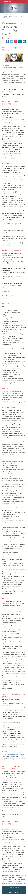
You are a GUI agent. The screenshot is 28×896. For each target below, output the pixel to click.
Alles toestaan (14, 888)
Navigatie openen (6, 2)
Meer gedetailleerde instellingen (16, 883)
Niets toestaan (14, 892)
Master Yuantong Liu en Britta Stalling (13, 754)
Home (13, 15)
